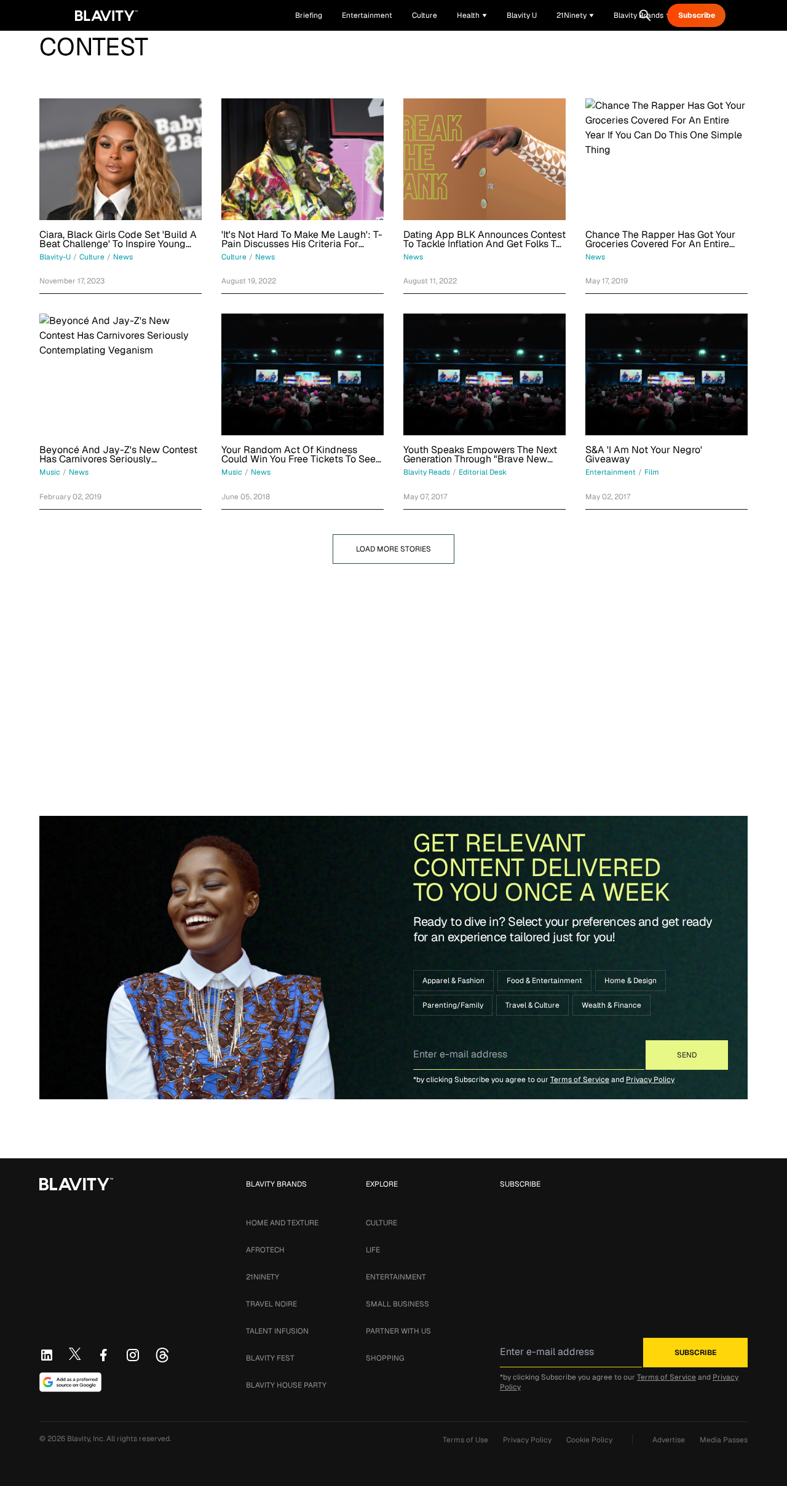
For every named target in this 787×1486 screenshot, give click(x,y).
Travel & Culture (532, 1005)
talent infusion (277, 1331)
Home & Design (630, 981)
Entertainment (396, 1277)
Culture (381, 1223)
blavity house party (286, 1385)
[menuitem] (472, 15)
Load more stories (393, 549)
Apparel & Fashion (453, 981)
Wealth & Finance (611, 1005)
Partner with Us (398, 1331)
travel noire (271, 1304)
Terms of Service (579, 1080)
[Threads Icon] (162, 1355)
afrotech (265, 1250)
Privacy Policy (650, 1080)
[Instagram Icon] (132, 1355)
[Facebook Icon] (103, 1355)
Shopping (385, 1358)
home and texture (282, 1223)
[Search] (645, 15)
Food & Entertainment (544, 981)
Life (373, 1250)
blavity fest (270, 1358)
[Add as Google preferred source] (70, 1382)
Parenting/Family (452, 1005)
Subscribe (696, 15)
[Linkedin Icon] (46, 1355)
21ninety (262, 1277)
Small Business (397, 1304)
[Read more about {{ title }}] (120, 159)
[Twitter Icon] (75, 1354)
